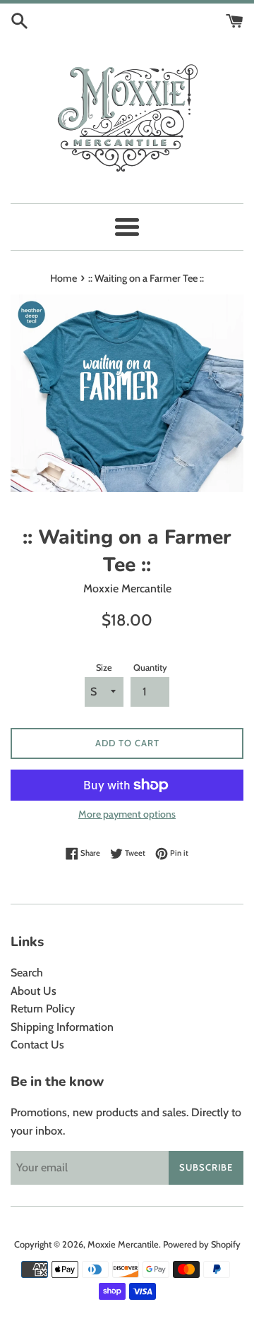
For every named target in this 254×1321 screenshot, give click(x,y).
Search (27, 972)
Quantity (150, 667)
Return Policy (43, 1008)
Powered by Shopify (202, 1244)
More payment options (127, 814)
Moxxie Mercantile (123, 1244)
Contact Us (37, 1044)
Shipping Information (62, 1027)
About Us (33, 991)
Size (104, 667)
